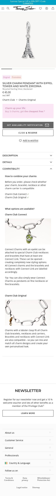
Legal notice (21, 487)
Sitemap (36, 487)
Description (10, 155)
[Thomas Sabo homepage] (8, 8)
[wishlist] (40, 8)
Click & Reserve (28, 133)
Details (7, 162)
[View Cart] (53, 8)
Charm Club (8, 99)
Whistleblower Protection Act (43, 479)
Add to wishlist (30, 140)
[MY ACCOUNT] (47, 8)
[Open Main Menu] (2, 8)
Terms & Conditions (9, 479)
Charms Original (27, 99)
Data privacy (25, 479)
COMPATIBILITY (11, 168)
